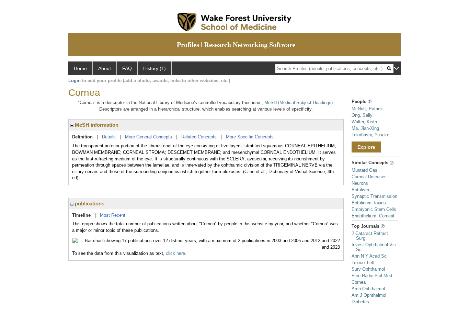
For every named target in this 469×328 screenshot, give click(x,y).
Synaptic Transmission (374, 196)
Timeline (81, 215)
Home (80, 68)
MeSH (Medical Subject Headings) (298, 102)
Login (74, 80)
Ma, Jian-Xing (365, 128)
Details (109, 136)
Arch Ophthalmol (368, 288)
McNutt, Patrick (367, 108)
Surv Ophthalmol (368, 269)
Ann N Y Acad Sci (370, 256)
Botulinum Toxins (369, 202)
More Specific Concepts (250, 136)
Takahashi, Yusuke (370, 134)
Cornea (359, 282)
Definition (82, 136)
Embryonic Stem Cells (374, 209)
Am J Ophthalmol (369, 295)
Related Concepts (199, 136)
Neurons (360, 183)
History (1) (154, 68)
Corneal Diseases (369, 176)
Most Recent (112, 215)
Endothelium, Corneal (373, 215)
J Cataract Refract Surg (370, 236)
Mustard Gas (364, 170)
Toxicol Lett (363, 262)
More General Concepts (148, 136)
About (104, 68)
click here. (176, 253)
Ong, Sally (362, 115)
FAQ (127, 68)
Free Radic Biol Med (372, 275)
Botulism (360, 189)
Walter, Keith (364, 121)
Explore (366, 147)
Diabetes (360, 301)
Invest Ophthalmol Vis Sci (374, 247)
